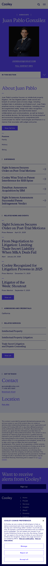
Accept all (24, 559)
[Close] (43, 520)
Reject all (24, 553)
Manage (24, 546)
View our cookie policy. (26, 538)
